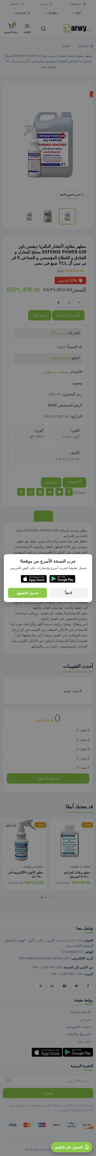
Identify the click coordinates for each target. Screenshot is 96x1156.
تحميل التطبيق (27, 592)
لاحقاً (68, 592)
